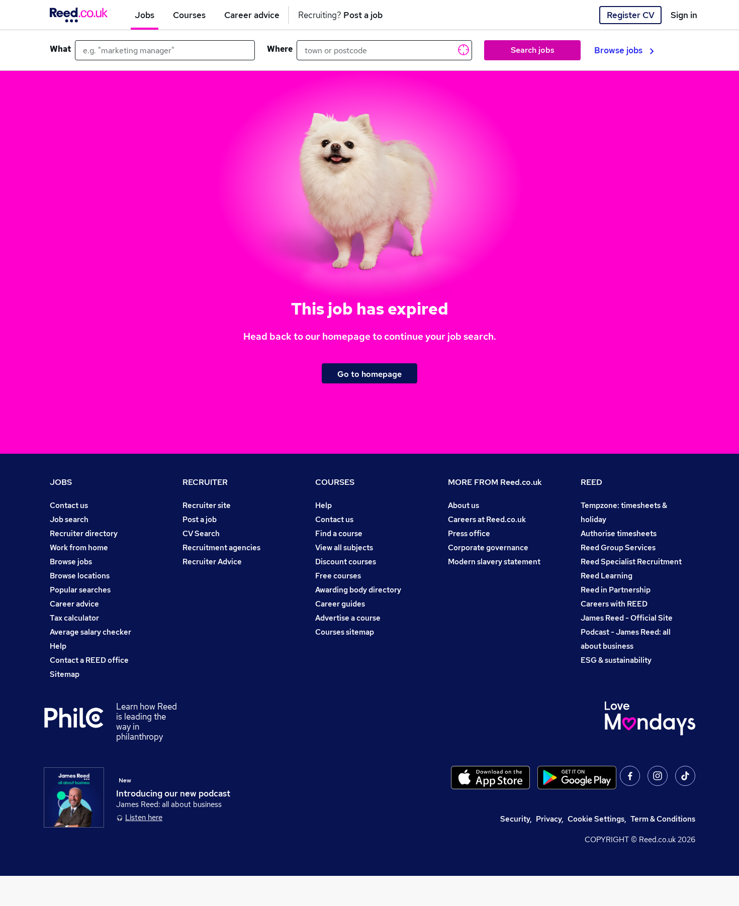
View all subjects (344, 547)
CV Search (201, 533)
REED (591, 482)
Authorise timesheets (619, 533)
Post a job (199, 519)
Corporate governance (488, 547)
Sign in (684, 15)
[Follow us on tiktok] (685, 776)
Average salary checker (90, 632)
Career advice (74, 604)
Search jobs (533, 50)
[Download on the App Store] (490, 777)
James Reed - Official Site (627, 618)
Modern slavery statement (494, 561)
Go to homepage (369, 373)
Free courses (338, 575)
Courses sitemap (344, 632)
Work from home (79, 547)
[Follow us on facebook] (630, 776)
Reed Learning (606, 575)
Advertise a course (348, 618)
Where (280, 49)
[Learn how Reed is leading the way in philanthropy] (80, 721)
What (60, 49)
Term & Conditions (662, 819)
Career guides (340, 604)
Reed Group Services (618, 547)
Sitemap (64, 674)
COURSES (334, 482)
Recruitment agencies (221, 547)
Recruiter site (206, 505)
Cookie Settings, (597, 819)
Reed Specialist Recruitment (631, 561)
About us (463, 505)
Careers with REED (614, 604)
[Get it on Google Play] (576, 777)
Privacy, (550, 819)
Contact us (69, 505)
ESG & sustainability (616, 660)
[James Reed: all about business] (74, 797)
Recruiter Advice (212, 561)
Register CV (631, 15)
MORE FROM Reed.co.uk (495, 482)
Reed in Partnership (616, 589)
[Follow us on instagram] (658, 776)
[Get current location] (462, 49)
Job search (69, 519)
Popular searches (80, 589)
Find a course (338, 533)
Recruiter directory (84, 533)
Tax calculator (74, 618)
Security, (516, 819)
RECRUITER (205, 482)
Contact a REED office (89, 660)
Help (58, 646)
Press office (469, 533)
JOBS (61, 482)
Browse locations (80, 575)
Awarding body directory (358, 589)
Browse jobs (618, 50)
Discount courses (345, 561)
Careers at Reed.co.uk (487, 519)
